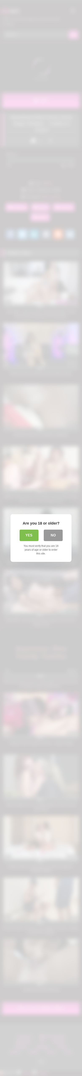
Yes (28, 535)
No (53, 535)
